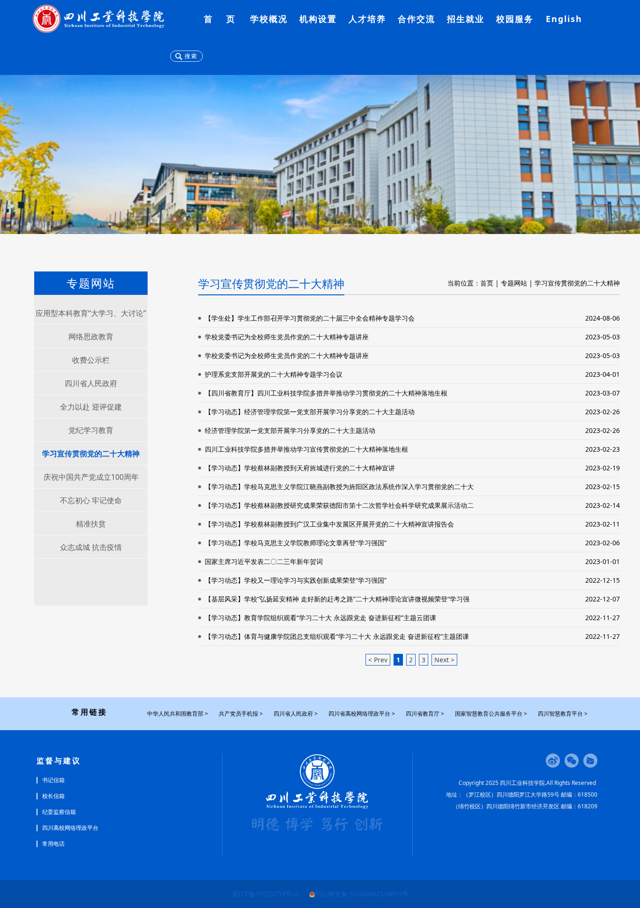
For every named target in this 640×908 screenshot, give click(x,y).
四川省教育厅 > (425, 714)
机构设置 (318, 18)
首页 (486, 282)
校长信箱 (53, 796)
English (564, 18)
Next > (444, 659)
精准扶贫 (91, 524)
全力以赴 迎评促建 (91, 407)
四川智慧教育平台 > (563, 714)
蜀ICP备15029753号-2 (265, 893)
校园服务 (515, 18)
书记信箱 (53, 780)
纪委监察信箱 (59, 812)
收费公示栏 (91, 360)
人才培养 (367, 18)
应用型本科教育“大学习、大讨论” (91, 313)
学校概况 (269, 18)
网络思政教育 (90, 336)
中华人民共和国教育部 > (177, 714)
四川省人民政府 (91, 383)
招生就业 (465, 18)
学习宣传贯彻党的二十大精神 (91, 453)
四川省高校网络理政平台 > (361, 714)
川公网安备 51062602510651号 (362, 893)
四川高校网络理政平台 (70, 828)
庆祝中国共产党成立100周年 (91, 477)
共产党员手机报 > (241, 714)
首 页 (220, 18)
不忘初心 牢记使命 (91, 500)
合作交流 (416, 18)
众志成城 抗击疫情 (91, 547)
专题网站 (514, 282)
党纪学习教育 (90, 430)
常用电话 (53, 844)
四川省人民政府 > (296, 714)
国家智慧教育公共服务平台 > (491, 714)
